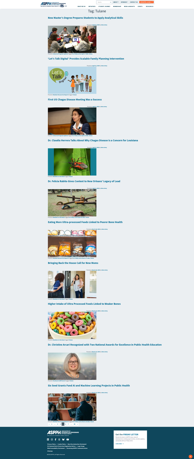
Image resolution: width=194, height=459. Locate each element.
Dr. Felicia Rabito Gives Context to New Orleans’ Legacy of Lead (84, 181)
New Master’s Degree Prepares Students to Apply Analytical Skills (85, 17)
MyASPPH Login (145, 2)
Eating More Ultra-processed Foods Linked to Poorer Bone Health (85, 222)
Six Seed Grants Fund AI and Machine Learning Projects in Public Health (89, 385)
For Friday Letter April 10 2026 (80, 135)
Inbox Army (104, 25)
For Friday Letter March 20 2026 (81, 421)
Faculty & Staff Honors (59, 381)
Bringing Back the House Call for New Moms (73, 263)
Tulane (90, 54)
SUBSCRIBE (119, 443)
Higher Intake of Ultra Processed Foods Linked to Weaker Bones (84, 303)
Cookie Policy (62, 444)
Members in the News (59, 176)
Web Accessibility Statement (56, 448)
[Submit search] (111, 2)
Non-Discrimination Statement (77, 444)
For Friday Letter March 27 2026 (81, 258)
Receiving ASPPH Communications (77, 448)
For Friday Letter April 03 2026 (77, 217)
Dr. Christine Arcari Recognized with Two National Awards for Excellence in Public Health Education (105, 344)
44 (74, 424)
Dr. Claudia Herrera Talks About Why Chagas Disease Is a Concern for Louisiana (93, 140)
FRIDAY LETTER (130, 434)
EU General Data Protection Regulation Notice (61, 446)
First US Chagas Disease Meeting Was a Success (75, 99)
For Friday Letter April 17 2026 (80, 54)
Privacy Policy (51, 444)
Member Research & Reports (61, 94)
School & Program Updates (60, 54)
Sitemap (50, 451)
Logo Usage (80, 446)
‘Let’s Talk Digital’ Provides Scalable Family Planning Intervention (86, 58)
